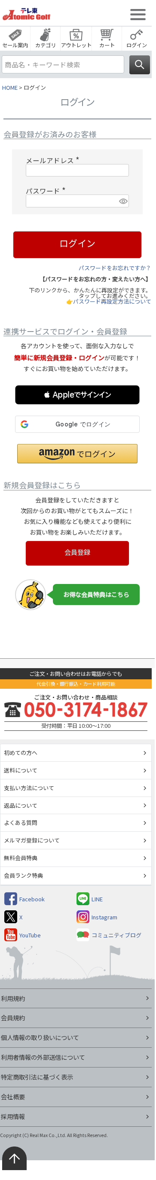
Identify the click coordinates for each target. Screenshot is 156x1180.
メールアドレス (54, 160)
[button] (77, 394)
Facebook (32, 899)
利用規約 (13, 998)
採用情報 (13, 1116)
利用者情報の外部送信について (43, 1056)
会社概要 (13, 1096)
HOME (10, 87)
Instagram (104, 917)
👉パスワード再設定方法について (108, 301)
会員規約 (13, 1017)
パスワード (47, 190)
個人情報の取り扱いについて (40, 1037)
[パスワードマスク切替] (122, 201)
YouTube (30, 935)
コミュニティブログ (116, 935)
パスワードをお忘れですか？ (115, 268)
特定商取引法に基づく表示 (37, 1076)
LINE (97, 899)
